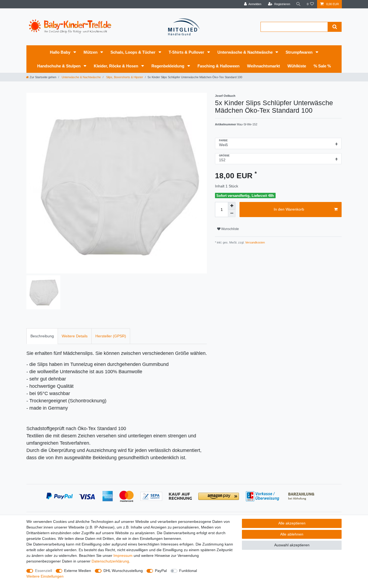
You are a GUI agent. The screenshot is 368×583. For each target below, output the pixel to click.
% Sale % (322, 66)
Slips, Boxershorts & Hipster (124, 77)
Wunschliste (229, 229)
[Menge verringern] (231, 213)
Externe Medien (77, 570)
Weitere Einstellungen (45, 576)
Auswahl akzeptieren (292, 545)
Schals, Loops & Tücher (133, 52)
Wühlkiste (296, 66)
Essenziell (43, 570)
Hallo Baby (60, 52)
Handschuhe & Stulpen (59, 66)
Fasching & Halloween (218, 66)
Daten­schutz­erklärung (110, 561)
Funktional (188, 570)
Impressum (123, 555)
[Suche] (298, 4)
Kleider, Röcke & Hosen (116, 66)
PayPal (161, 570)
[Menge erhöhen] (231, 206)
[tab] (42, 336)
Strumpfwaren (300, 52)
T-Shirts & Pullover (187, 52)
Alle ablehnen (291, 534)
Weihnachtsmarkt (263, 66)
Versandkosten (254, 242)
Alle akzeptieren (291, 523)
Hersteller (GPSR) (110, 336)
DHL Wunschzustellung (123, 570)
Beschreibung (42, 336)
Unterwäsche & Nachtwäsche (245, 52)
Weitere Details (75, 336)
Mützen (91, 52)
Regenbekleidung (168, 66)
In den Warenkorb (289, 209)
